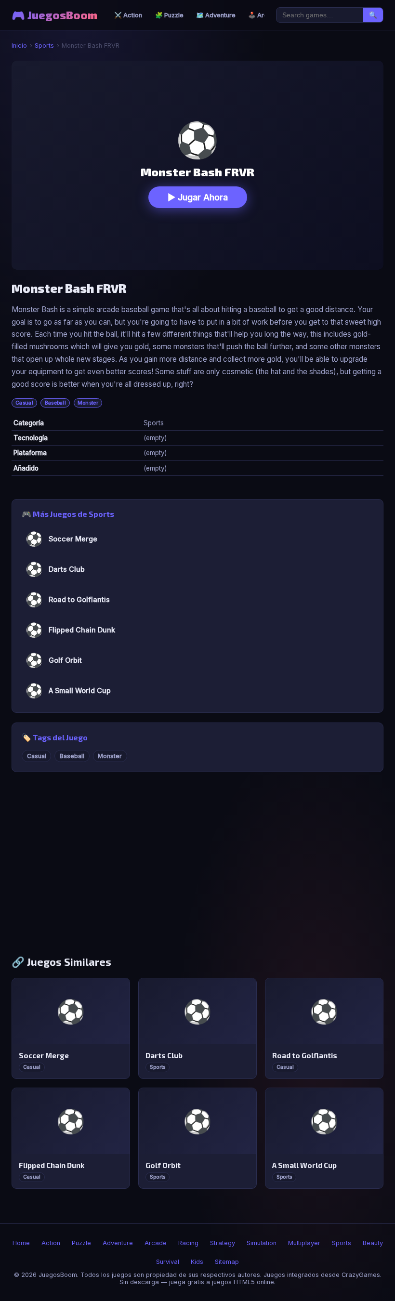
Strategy (222, 1243)
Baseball (55, 403)
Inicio (19, 45)
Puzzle (81, 1243)
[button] (197, 165)
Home (21, 1243)
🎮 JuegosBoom (54, 15)
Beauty (373, 1243)
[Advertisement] (197, 868)
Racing (188, 1243)
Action (50, 1243)
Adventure (118, 1243)
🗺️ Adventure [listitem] (216, 15)
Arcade (156, 1243)
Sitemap (227, 1261)
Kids (197, 1261)
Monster (88, 403)
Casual (24, 403)
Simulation (261, 1243)
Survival (167, 1261)
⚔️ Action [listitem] (128, 15)
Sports (44, 45)
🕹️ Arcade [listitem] (263, 15)
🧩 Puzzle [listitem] (169, 15)
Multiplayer (304, 1243)
